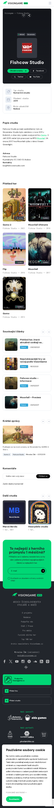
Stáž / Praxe (27, 626)
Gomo (44, 135)
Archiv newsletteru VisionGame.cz (27, 644)
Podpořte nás (27, 621)
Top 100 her (27, 639)
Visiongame (9, 13)
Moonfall (41, 138)
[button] (43, 332)
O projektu (27, 613)
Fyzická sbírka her (27, 635)
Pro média (27, 630)
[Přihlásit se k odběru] (43, 571)
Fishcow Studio (23, 13)
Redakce (27, 617)
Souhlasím (14, 799)
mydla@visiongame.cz (27, 655)
